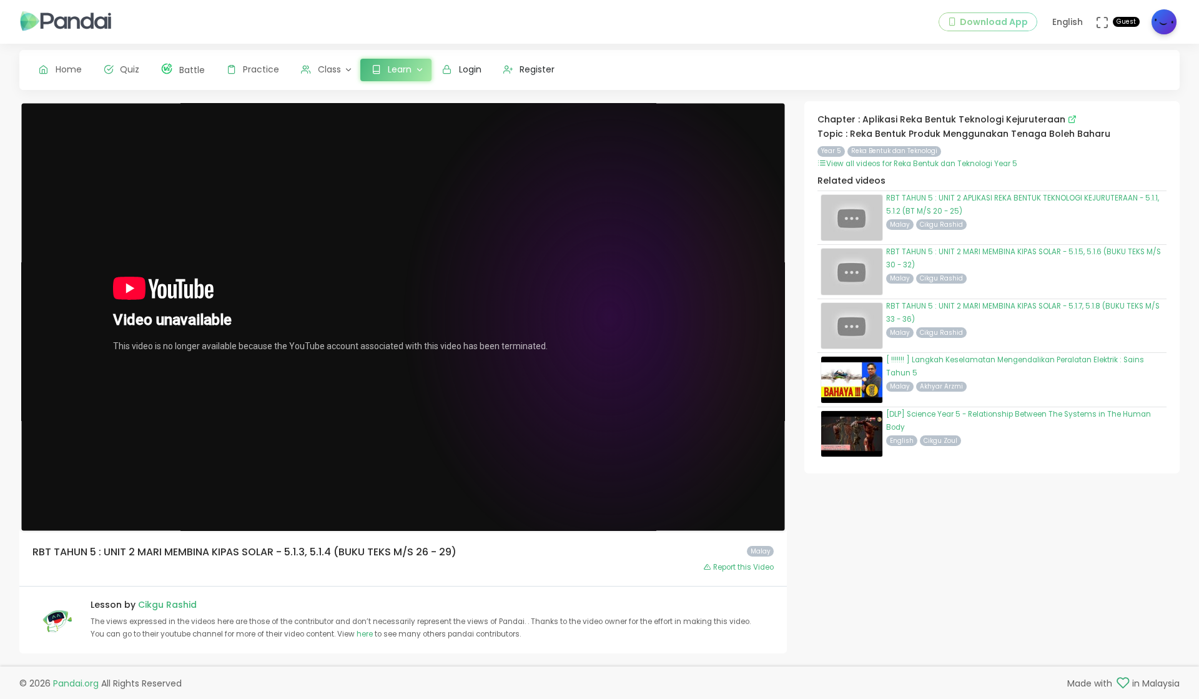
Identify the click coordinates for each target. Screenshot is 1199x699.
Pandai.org (76, 683)
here (366, 634)
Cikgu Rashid (167, 604)
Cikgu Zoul (940, 441)
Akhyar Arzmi (941, 386)
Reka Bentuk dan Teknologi (894, 151)
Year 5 (831, 151)
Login (470, 69)
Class (329, 69)
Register (537, 69)
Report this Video (742, 567)
